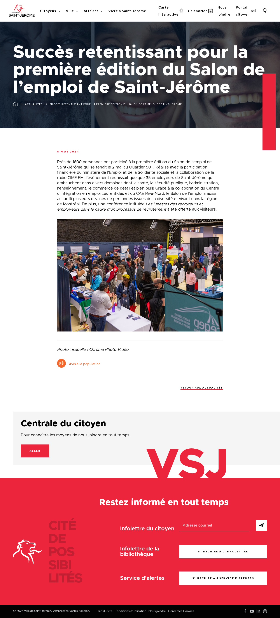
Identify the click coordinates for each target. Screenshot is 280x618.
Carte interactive (168, 10)
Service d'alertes (142, 578)
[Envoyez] (261, 525)
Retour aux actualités (201, 387)
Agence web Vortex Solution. (71, 611)
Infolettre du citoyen (147, 528)
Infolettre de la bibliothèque (139, 551)
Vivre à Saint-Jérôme (127, 11)
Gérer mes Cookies (181, 611)
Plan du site (104, 611)
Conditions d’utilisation (130, 611)
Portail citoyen (242, 10)
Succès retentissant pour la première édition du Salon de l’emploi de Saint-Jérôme (116, 104)
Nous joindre (223, 10)
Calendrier (197, 11)
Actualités (33, 104)
